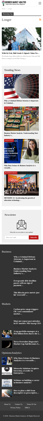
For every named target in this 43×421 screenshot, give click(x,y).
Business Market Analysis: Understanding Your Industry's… (25, 271)
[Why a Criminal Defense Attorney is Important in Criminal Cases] (21, 86)
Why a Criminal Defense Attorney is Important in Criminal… (24, 259)
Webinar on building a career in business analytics (26, 381)
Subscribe (33, 237)
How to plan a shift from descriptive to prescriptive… (26, 391)
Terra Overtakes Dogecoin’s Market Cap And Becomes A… (27, 343)
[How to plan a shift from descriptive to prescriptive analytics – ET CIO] (7, 393)
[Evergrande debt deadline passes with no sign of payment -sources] (7, 283)
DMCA (27, 408)
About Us (7, 404)
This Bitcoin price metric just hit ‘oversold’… (26, 293)
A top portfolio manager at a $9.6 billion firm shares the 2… (27, 332)
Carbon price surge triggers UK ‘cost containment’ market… (26, 311)
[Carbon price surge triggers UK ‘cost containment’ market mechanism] (7, 312)
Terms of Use (31, 404)
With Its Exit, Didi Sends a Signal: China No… (20, 53)
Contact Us (18, 404)
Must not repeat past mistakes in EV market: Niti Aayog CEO (27, 322)
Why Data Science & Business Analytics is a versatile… (27, 359)
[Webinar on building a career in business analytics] (7, 383)
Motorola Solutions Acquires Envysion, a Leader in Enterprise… (26, 370)
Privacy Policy (15, 408)
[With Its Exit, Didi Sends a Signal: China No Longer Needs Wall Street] (21, 38)
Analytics (9, 140)
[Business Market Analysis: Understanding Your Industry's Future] (21, 119)
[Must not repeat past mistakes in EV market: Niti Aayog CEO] (7, 324)
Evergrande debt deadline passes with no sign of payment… (25, 283)
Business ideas (11, 173)
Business (8, 75)
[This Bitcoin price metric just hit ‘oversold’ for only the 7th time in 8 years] (7, 295)
